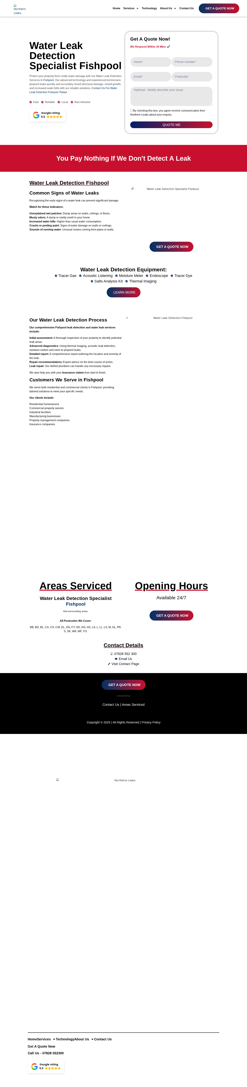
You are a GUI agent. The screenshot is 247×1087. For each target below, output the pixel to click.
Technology (149, 8)
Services (128, 8)
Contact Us (186, 8)
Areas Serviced (133, 704)
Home (116, 8)
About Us (166, 8)
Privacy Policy (151, 722)
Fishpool (48, 80)
